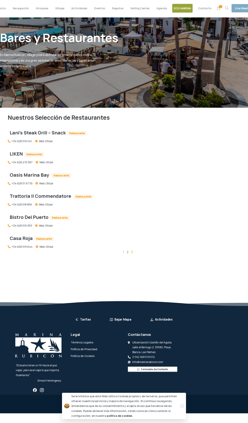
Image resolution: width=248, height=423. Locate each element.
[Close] (182, 406)
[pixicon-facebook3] (34, 390)
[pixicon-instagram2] (41, 390)
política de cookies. (120, 416)
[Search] (227, 8)
